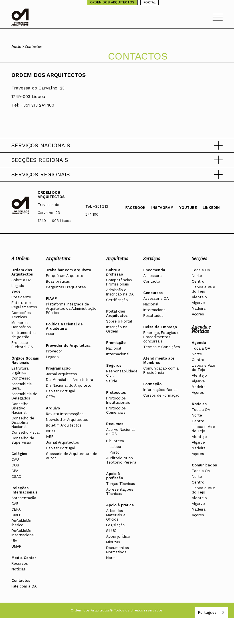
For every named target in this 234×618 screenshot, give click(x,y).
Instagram (162, 207)
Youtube (188, 207)
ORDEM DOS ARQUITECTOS (112, 2)
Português (207, 612)
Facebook (135, 207)
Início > (18, 46)
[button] (117, 145)
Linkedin (211, 207)
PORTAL (150, 2)
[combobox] (211, 612)
